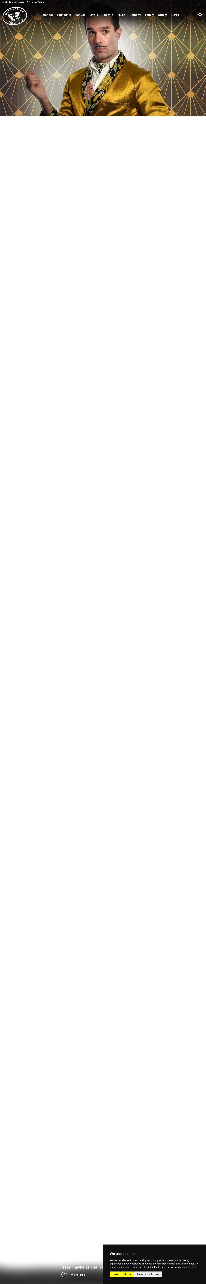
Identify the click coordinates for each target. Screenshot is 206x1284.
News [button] (175, 15)
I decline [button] (127, 1274)
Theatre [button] (107, 15)
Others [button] (162, 15)
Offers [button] (94, 15)
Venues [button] (80, 15)
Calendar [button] (46, 15)
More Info (78, 1275)
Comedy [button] (135, 15)
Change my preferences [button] (147, 1274)
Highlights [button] (64, 15)
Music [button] (121, 15)
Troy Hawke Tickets (35, 2)
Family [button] (149, 15)
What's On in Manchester (13, 2)
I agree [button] (115, 1274)
